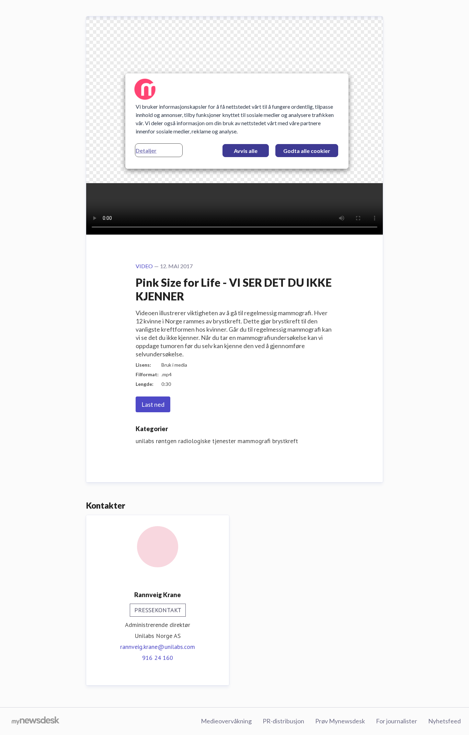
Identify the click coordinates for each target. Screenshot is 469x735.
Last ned (152, 404)
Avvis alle (246, 150)
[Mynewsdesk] (35, 721)
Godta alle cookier (306, 150)
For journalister (396, 721)
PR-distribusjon (283, 721)
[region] (236, 121)
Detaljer (146, 150)
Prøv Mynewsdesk (340, 721)
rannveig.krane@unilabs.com (157, 647)
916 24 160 (157, 658)
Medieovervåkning (226, 721)
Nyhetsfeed (444, 721)
